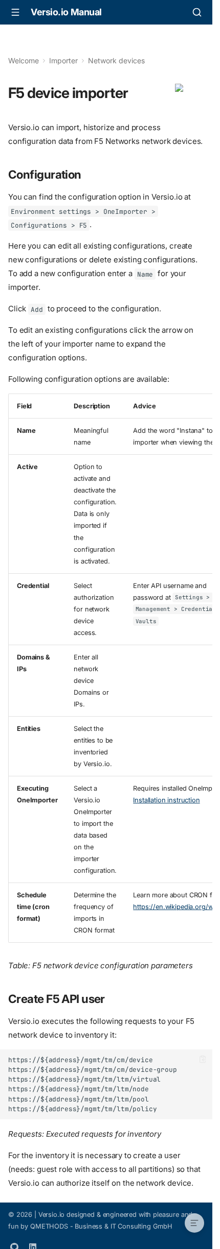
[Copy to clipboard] (203, 1059)
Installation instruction (166, 800)
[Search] (197, 12)
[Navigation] (15, 12)
